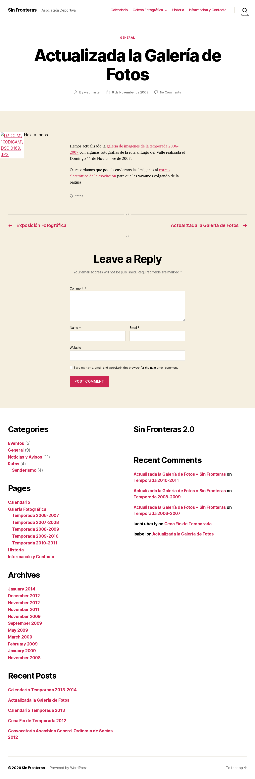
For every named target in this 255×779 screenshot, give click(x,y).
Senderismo (24, 470)
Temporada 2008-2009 (35, 529)
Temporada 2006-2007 (35, 515)
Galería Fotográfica (148, 10)
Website (75, 347)
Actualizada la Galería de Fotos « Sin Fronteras (179, 474)
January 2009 (22, 650)
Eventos (16, 443)
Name (75, 328)
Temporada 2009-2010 (35, 536)
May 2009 (18, 630)
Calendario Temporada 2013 (36, 710)
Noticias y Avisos (25, 457)
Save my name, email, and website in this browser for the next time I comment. (126, 367)
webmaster (92, 92)
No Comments (170, 92)
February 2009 (23, 643)
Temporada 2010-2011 (34, 542)
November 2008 (24, 657)
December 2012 (24, 595)
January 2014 (21, 588)
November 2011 (23, 609)
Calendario (119, 10)
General (127, 37)
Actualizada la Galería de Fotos (39, 700)
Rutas (13, 463)
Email (134, 328)
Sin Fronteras (22, 10)
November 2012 (24, 602)
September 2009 (25, 623)
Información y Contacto (208, 10)
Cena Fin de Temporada (188, 523)
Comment (78, 288)
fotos (79, 196)
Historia (178, 10)
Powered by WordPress (69, 768)
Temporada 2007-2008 (35, 522)
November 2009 (24, 616)
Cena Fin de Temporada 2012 (37, 720)
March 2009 (20, 637)
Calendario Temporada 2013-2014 (42, 689)
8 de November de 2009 (130, 92)
